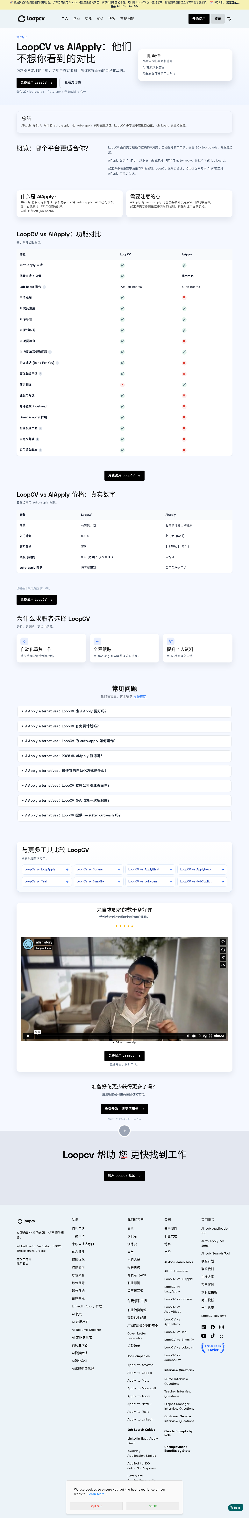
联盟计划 (207, 1261)
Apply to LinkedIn (140, 1419)
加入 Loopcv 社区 (122, 1175)
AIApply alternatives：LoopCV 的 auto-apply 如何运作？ (71, 741)
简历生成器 (80, 1345)
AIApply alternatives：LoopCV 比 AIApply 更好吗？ (66, 711)
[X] (221, 1336)
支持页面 (141, 697)
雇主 (130, 1228)
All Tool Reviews (176, 1271)
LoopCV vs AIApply (178, 1279)
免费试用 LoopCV (34, 83)
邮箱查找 (78, 1299)
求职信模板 (209, 1292)
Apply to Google (139, 1373)
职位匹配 (78, 1283)
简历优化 (78, 1260)
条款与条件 (24, 1259)
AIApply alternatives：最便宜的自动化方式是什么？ (66, 771)
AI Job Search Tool (215, 1253)
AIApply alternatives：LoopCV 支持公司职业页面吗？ (68, 785)
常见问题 (127, 18)
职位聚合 (78, 1275)
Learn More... (97, 1494)
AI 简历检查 (80, 1322)
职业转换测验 (136, 1310)
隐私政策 (22, 1264)
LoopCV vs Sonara (178, 1299)
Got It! (153, 1506)
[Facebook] (212, 1328)
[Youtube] (203, 1336)
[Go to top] (124, 1130)
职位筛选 (78, 1291)
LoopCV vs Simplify (179, 1340)
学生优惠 (207, 1308)
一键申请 (78, 1236)
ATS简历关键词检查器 (142, 1326)
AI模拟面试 (80, 1353)
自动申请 (78, 1228)
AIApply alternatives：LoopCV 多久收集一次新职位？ (68, 800)
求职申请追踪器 (83, 1244)
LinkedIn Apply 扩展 (87, 1306)
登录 (218, 19)
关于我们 (170, 1228)
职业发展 (170, 1236)
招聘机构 (133, 1267)
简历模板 (207, 1300)
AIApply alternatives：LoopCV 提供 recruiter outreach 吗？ (73, 815)
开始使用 (199, 19)
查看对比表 (73, 82)
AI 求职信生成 (82, 1337)
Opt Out (96, 1506)
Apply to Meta (138, 1380)
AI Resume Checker (86, 1330)
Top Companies (138, 1356)
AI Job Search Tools (178, 1262)
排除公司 (78, 1267)
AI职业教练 (80, 1361)
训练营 (132, 1244)
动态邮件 (78, 1252)
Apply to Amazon (140, 1365)
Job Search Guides (141, 1430)
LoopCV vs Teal (175, 1332)
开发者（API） (137, 1275)
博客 (112, 18)
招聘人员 (133, 1260)
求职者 (132, 1236)
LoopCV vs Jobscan (179, 1347)
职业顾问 (133, 1283)
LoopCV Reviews (213, 1316)
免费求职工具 (137, 1301)
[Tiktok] (212, 1336)
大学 (130, 1252)
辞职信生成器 (136, 1318)
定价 (100, 18)
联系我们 (207, 1269)
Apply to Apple (138, 1396)
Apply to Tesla (138, 1412)
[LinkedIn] (203, 1328)
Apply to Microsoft (141, 1388)
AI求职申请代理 (83, 1369)
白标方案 (207, 1277)
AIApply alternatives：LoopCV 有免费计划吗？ (63, 726)
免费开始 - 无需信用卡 (122, 1109)
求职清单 (133, 1346)
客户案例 (207, 1284)
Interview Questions (179, 1370)
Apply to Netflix (139, 1404)
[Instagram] (221, 1328)
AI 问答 (77, 1314)
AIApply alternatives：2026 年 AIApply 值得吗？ (64, 756)
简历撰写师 (135, 1291)
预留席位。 (232, 3)
